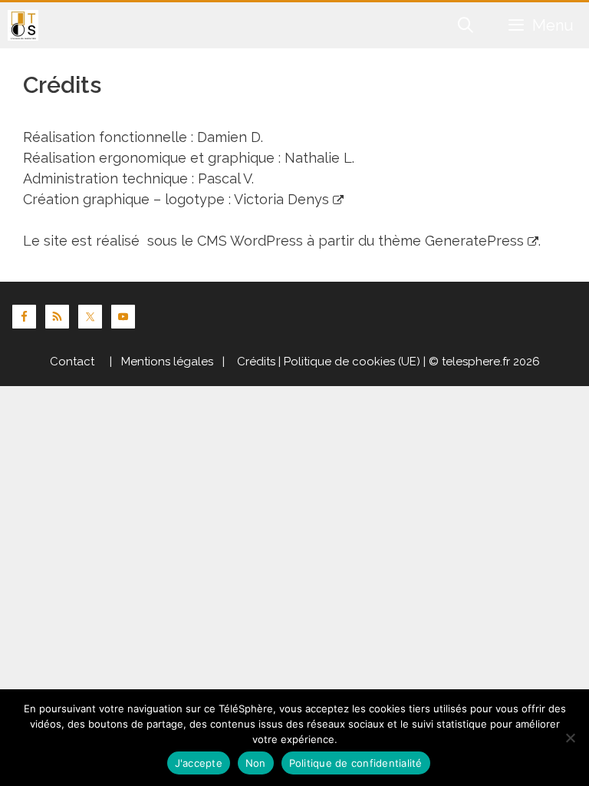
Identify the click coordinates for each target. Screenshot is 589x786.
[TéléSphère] (23, 25)
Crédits (254, 361)
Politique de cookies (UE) (352, 361)
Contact (72, 361)
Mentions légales (167, 361)
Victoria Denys (281, 199)
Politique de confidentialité (356, 763)
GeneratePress (474, 241)
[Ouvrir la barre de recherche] (466, 25)
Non (255, 763)
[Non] (569, 737)
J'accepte (198, 763)
